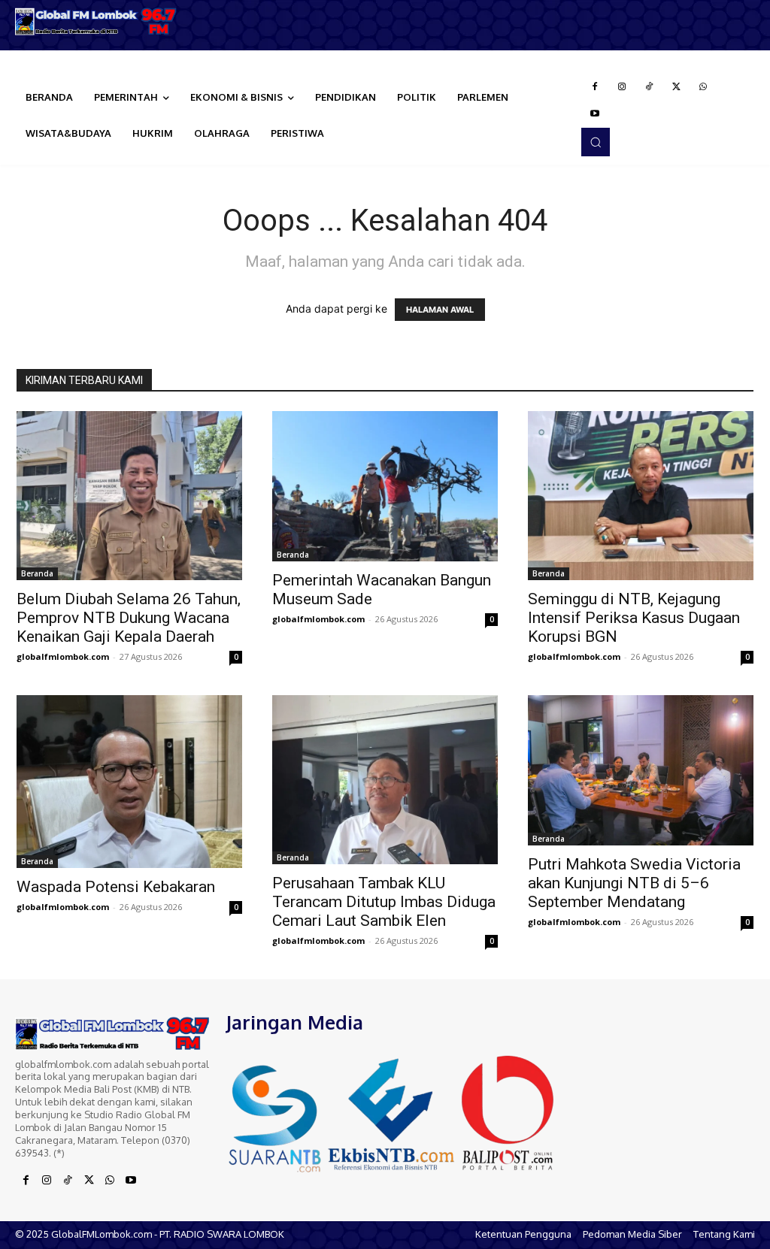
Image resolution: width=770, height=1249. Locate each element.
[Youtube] (594, 114)
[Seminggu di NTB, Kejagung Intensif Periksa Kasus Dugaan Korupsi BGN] (640, 495)
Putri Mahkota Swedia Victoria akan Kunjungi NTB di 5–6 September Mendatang (634, 883)
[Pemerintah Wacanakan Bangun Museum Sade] (385, 486)
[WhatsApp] (703, 87)
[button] (595, 142)
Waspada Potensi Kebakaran (116, 887)
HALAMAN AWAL (440, 309)
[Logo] (96, 21)
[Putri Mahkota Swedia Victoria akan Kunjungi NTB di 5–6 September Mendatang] (640, 770)
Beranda (37, 573)
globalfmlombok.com (63, 656)
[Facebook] (594, 87)
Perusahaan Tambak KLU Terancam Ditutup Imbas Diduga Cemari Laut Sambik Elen (384, 902)
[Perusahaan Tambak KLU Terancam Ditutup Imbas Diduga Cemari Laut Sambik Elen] (385, 779)
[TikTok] (648, 87)
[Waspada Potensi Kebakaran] (129, 781)
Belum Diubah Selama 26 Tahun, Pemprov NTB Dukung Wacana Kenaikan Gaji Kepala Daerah (129, 618)
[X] (676, 87)
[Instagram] (621, 87)
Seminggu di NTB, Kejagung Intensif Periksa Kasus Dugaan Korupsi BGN (634, 618)
